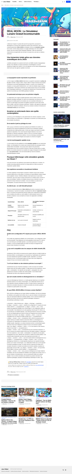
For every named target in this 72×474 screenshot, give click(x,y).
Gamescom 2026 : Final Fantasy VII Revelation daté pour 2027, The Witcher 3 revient (65, 71)
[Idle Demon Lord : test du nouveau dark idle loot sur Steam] (56, 86)
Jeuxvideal (28, 361)
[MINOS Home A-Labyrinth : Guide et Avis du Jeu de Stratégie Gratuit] (44, 412)
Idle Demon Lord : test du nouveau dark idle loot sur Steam (65, 85)
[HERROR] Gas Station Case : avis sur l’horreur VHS (61, 140)
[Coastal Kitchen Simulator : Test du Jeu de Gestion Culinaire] (9, 392)
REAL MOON (25, 351)
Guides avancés (10, 417)
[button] (2, 1)
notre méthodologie (39, 365)
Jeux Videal (6, 1)
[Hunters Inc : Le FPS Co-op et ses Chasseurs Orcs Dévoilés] (26, 412)
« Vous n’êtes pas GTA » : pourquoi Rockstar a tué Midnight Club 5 (61, 126)
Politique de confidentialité (5, 471)
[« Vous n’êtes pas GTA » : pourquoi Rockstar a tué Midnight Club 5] (62, 119)
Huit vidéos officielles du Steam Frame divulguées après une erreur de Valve (65, 98)
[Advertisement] (62, 170)
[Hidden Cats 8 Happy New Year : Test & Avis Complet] (26, 392)
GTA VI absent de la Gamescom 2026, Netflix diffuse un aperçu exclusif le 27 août (64, 78)
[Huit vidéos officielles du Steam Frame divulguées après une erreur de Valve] (56, 98)
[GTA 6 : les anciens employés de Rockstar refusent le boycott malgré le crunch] (56, 105)
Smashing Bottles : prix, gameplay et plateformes (64, 57)
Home (2, 5)
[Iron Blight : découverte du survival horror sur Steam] (56, 64)
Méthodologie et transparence (34, 471)
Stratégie (47, 417)
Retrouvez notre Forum (62, 146)
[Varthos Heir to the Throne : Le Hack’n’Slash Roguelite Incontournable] (9, 412)
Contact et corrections (25, 471)
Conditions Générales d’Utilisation (15, 471)
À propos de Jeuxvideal (43, 471)
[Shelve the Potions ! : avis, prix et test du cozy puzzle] (56, 92)
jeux (12, 116)
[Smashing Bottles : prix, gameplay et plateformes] (56, 57)
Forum (68, 1)
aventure (12, 126)
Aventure (5, 417)
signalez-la (26, 366)
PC (13, 417)
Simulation (3, 418)
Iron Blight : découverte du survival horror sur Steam (65, 63)
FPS (25, 417)
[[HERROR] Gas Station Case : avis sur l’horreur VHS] (62, 133)
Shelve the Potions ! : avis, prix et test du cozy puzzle (65, 92)
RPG (15, 417)
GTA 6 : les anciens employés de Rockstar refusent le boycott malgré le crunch (65, 105)
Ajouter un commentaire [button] (14, 374)
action (34, 216)
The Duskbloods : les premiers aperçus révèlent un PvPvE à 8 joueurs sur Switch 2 (65, 44)
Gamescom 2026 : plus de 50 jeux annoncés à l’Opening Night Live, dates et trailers (65, 50)
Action (3, 417)
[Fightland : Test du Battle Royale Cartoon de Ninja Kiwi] (44, 392)
